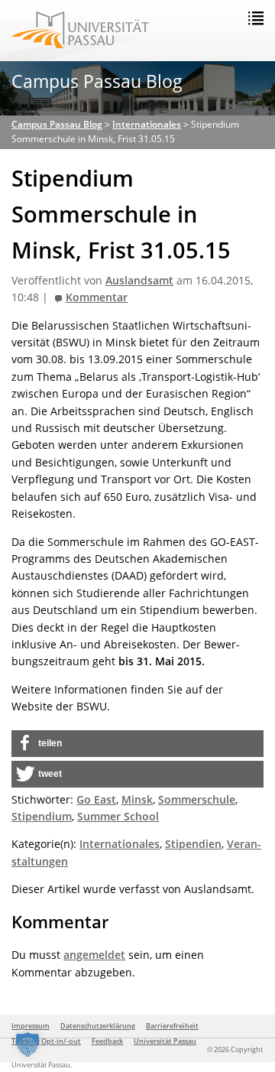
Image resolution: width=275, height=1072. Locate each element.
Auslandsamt (139, 280)
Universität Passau (165, 1041)
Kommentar (97, 297)
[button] (137, 743)
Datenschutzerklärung (97, 1026)
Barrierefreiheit (172, 1026)
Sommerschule (196, 799)
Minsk (137, 799)
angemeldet (94, 954)
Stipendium (41, 816)
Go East (96, 799)
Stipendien (193, 843)
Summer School (118, 816)
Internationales (119, 843)
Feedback (107, 1041)
